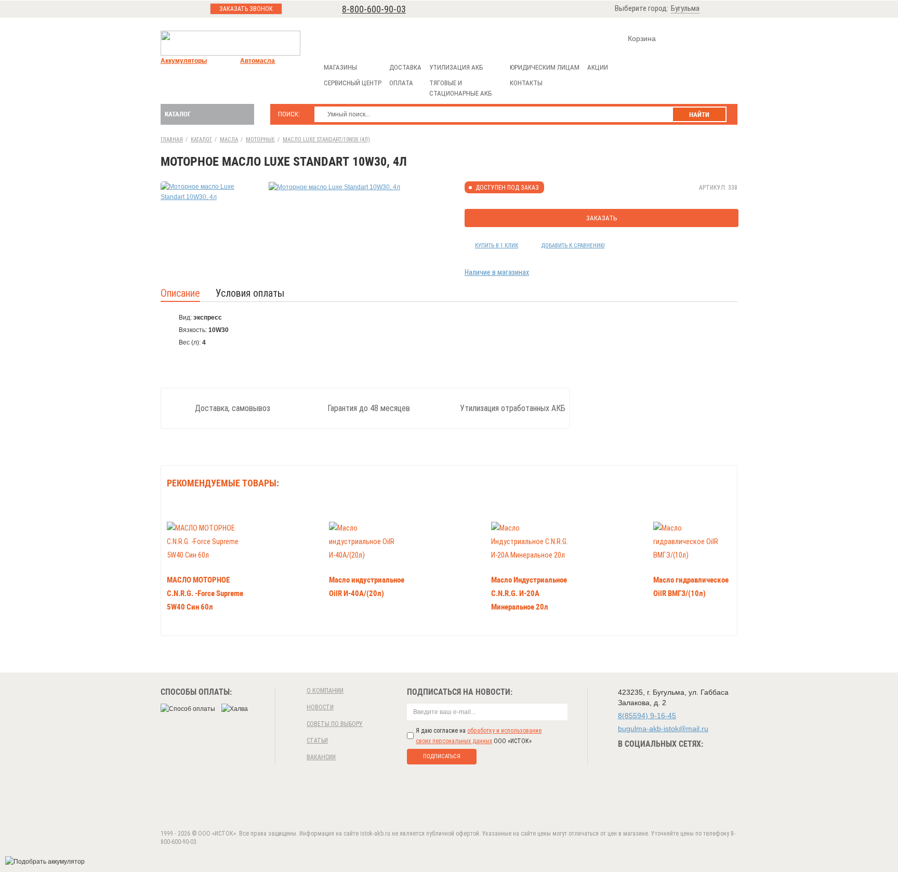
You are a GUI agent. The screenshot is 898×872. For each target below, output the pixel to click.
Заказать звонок (246, 8)
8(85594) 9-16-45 (647, 715)
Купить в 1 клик (496, 245)
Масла (229, 139)
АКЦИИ (597, 67)
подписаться (441, 756)
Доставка (405, 67)
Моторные (260, 139)
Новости (320, 707)
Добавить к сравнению (573, 245)
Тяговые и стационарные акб (460, 88)
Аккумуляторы (184, 60)
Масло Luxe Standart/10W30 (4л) (326, 139)
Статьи (317, 740)
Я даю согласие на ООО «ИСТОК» (479, 736)
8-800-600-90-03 (374, 9)
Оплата (401, 83)
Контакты (526, 83)
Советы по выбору (335, 724)
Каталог (178, 114)
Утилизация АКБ (456, 67)
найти (699, 114)
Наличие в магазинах (497, 272)
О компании (325, 690)
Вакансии (321, 757)
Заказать (601, 218)
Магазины (340, 67)
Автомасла (257, 60)
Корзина (642, 38)
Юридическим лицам (544, 67)
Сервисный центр (352, 83)
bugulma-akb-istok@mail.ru (663, 728)
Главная (172, 139)
